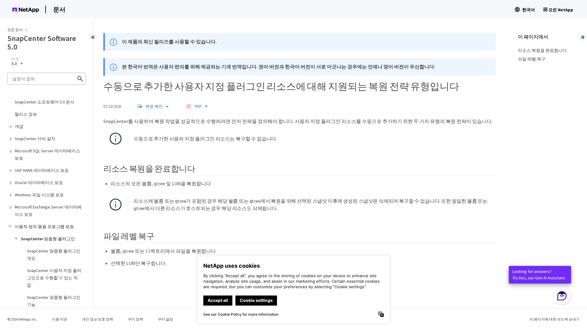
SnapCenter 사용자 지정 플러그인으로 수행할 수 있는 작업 (54, 278)
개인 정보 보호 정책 (97, 319)
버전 (15, 59)
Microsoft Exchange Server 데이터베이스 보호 (48, 210)
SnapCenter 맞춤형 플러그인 (48, 238)
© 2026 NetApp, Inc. (22, 319)
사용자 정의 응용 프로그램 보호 (44, 226)
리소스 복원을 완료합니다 (542, 50)
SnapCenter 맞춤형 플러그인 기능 (53, 301)
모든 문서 (15, 29)
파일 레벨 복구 (531, 59)
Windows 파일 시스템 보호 (39, 195)
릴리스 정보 (26, 114)
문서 (59, 9)
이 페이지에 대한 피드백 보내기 (555, 319)
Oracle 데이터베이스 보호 (39, 182)
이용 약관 (59, 319)
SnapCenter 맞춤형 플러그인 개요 (53, 254)
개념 (19, 126)
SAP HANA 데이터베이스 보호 (42, 170)
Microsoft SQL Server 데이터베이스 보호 (47, 154)
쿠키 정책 (135, 319)
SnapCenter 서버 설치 (35, 138)
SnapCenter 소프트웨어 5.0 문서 (44, 102)
